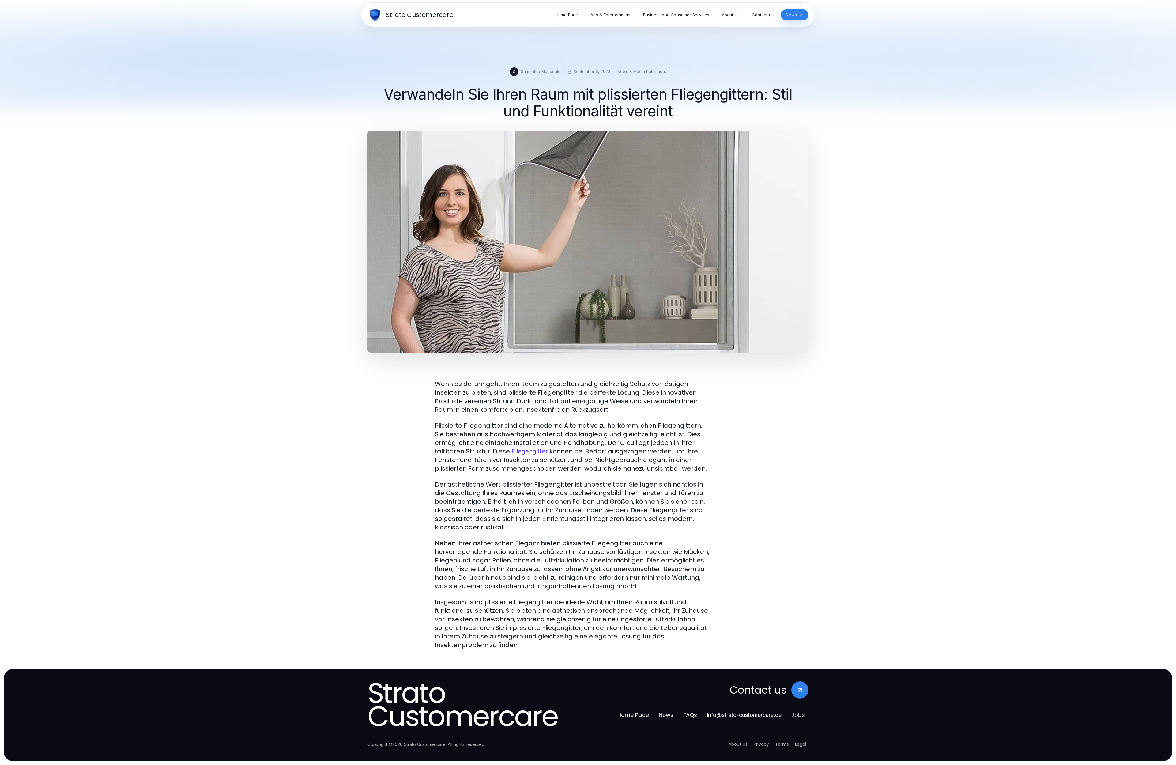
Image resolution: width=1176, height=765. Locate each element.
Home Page (633, 715)
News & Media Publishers (641, 71)
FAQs (690, 715)
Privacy (761, 744)
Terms (782, 744)
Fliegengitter (529, 451)
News (666, 715)
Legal (800, 744)
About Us (738, 744)
